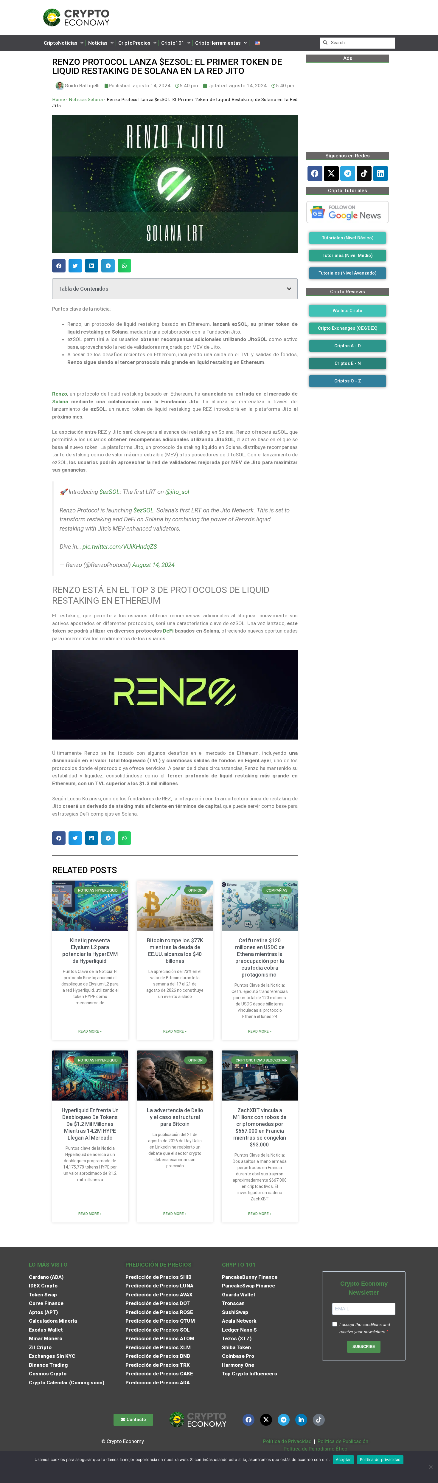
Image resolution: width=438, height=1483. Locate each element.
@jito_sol (177, 491)
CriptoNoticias (60, 43)
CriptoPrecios (134, 43)
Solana (60, 402)
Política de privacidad (380, 1459)
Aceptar (343, 1459)
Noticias (98, 43)
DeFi (168, 631)
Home (58, 99)
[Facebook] (314, 173)
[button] (59, 265)
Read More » (90, 1031)
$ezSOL (110, 491)
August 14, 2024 (153, 564)
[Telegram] (347, 173)
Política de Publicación (342, 1441)
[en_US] (257, 43)
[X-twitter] (331, 173)
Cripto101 (172, 43)
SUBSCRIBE (363, 1346)
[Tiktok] (364, 173)
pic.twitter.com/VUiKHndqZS (120, 546)
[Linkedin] (380, 173)
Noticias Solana (86, 99)
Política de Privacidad (287, 1441)
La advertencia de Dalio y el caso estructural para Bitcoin (175, 1117)
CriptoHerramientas (218, 43)
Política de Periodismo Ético (315, 1449)
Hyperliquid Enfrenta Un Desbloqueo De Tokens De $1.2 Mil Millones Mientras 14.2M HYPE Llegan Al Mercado (90, 1124)
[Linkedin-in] (301, 1420)
